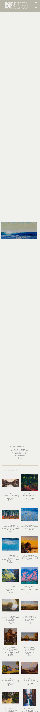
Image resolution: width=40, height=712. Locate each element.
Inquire (20, 464)
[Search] (36, 2)
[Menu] (36, 8)
